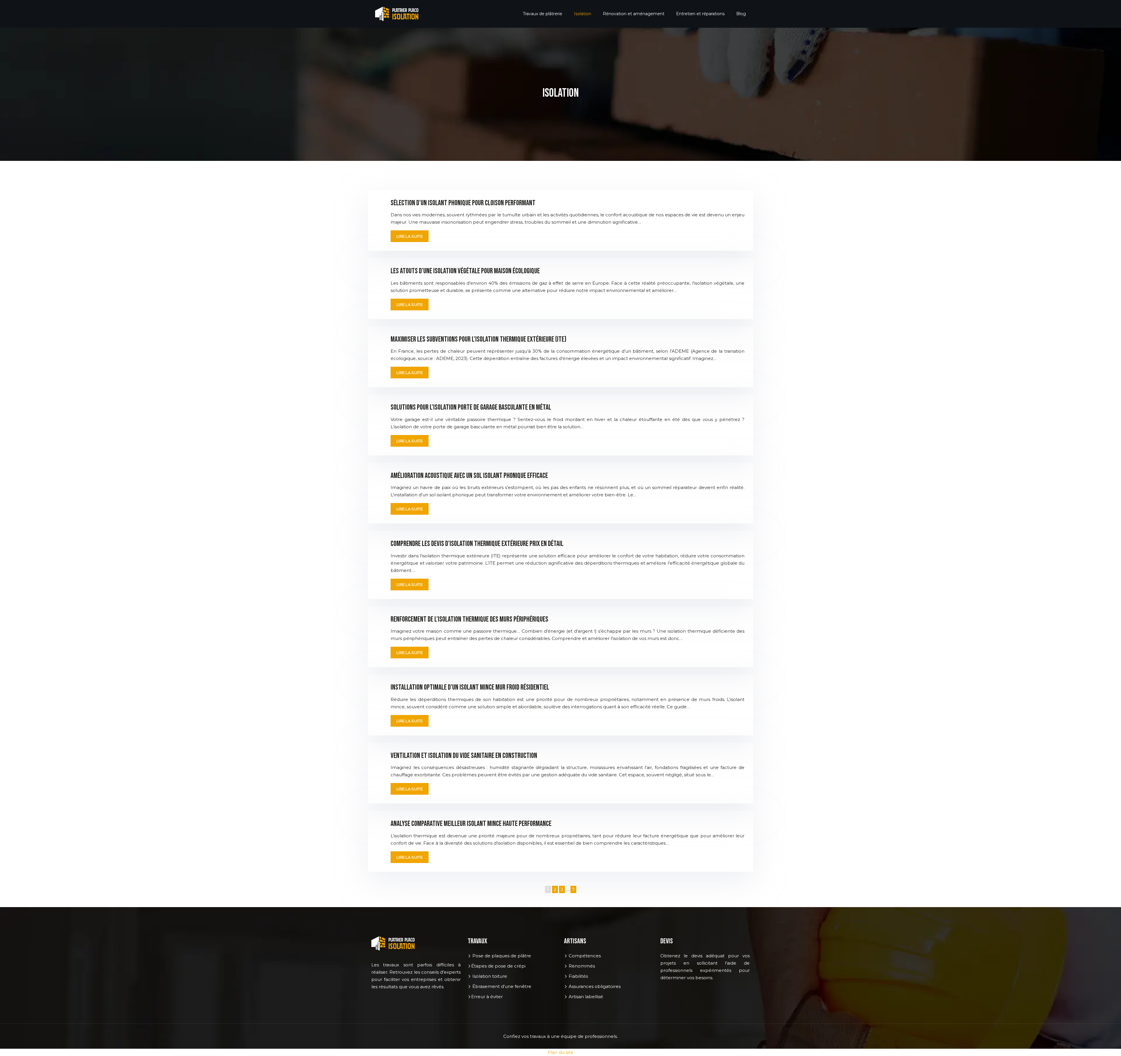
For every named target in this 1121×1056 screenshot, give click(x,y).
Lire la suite (409, 236)
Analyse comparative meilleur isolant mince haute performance (471, 823)
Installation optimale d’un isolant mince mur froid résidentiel (470, 687)
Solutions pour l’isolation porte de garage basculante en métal (471, 407)
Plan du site (560, 1052)
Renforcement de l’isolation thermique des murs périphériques (469, 619)
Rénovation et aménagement (633, 13)
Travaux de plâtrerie (542, 13)
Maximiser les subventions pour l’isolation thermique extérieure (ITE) (478, 339)
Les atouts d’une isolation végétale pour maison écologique (465, 271)
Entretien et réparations (700, 13)
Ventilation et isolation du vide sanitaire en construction (464, 755)
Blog (741, 13)
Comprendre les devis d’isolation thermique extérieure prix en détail (477, 543)
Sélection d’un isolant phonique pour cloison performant (463, 203)
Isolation (582, 13)
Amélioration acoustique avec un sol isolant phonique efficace (469, 475)
